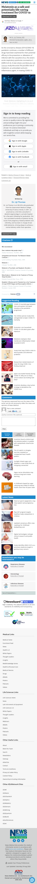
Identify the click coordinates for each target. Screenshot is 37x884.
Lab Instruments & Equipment (13, 704)
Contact (5, 766)
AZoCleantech (7, 796)
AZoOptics (6, 800)
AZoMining (6, 810)
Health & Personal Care (10, 667)
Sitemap (5, 759)
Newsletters (7, 755)
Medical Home (7, 640)
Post (4, 429)
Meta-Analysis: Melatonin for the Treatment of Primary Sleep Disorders (17, 276)
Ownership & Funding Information (14, 779)
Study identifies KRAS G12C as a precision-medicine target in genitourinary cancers (24, 547)
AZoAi (5, 823)
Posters (5, 680)
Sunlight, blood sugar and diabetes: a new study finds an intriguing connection (24, 463)
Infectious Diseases (17, 583)
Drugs (5, 674)
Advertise (6, 762)
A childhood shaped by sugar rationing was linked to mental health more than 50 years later (24, 485)
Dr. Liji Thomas (18, 202)
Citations (6, 240)
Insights (5, 660)
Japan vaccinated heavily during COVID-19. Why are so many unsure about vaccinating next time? (24, 377)
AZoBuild (6, 817)
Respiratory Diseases (18, 564)
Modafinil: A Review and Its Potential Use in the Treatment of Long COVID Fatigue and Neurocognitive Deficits (18, 283)
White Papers (7, 653)
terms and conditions (16, 849)
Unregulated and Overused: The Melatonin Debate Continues (16, 256)
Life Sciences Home (9, 698)
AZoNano (6, 793)
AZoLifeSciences (8, 820)
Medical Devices (8, 670)
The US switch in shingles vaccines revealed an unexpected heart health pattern (22, 453)
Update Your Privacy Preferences (18, 863)
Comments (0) (6, 181)
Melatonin (4, 263)
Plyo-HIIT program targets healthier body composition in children (24, 514)
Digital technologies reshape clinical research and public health (23, 536)
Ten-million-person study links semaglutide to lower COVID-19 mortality (24, 318)
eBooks (5, 677)
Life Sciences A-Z (8, 708)
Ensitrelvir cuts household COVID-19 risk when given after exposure (24, 329)
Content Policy (7, 776)
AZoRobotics (7, 803)
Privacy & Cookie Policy (10, 772)
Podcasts (6, 684)
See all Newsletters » (9, 593)
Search (5, 752)
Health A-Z (6, 650)
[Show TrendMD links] (34, 294)
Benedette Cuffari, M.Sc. (24, 40)
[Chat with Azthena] (32, 880)
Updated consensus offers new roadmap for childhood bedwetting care (24, 525)
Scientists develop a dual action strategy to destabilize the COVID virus (24, 387)
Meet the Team (8, 749)
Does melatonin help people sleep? (12, 250)
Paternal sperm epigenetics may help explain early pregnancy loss (24, 503)
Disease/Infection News (21, 178)
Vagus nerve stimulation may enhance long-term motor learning (23, 474)
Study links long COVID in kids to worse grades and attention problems (24, 352)
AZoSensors (6, 807)
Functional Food (8, 643)
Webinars (6, 721)
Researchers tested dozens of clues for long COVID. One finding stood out (24, 364)
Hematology (15, 574)
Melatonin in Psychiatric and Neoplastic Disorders (16, 268)
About (5, 745)
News (4, 647)
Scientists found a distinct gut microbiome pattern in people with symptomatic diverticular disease (24, 442)
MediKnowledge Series (10, 663)
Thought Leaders (8, 657)
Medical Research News (16, 175)
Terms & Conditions (9, 769)
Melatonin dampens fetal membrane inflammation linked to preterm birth (24, 341)
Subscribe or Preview (17, 566)
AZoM (5, 790)
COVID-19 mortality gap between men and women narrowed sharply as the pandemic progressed (25, 307)
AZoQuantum (7, 813)
